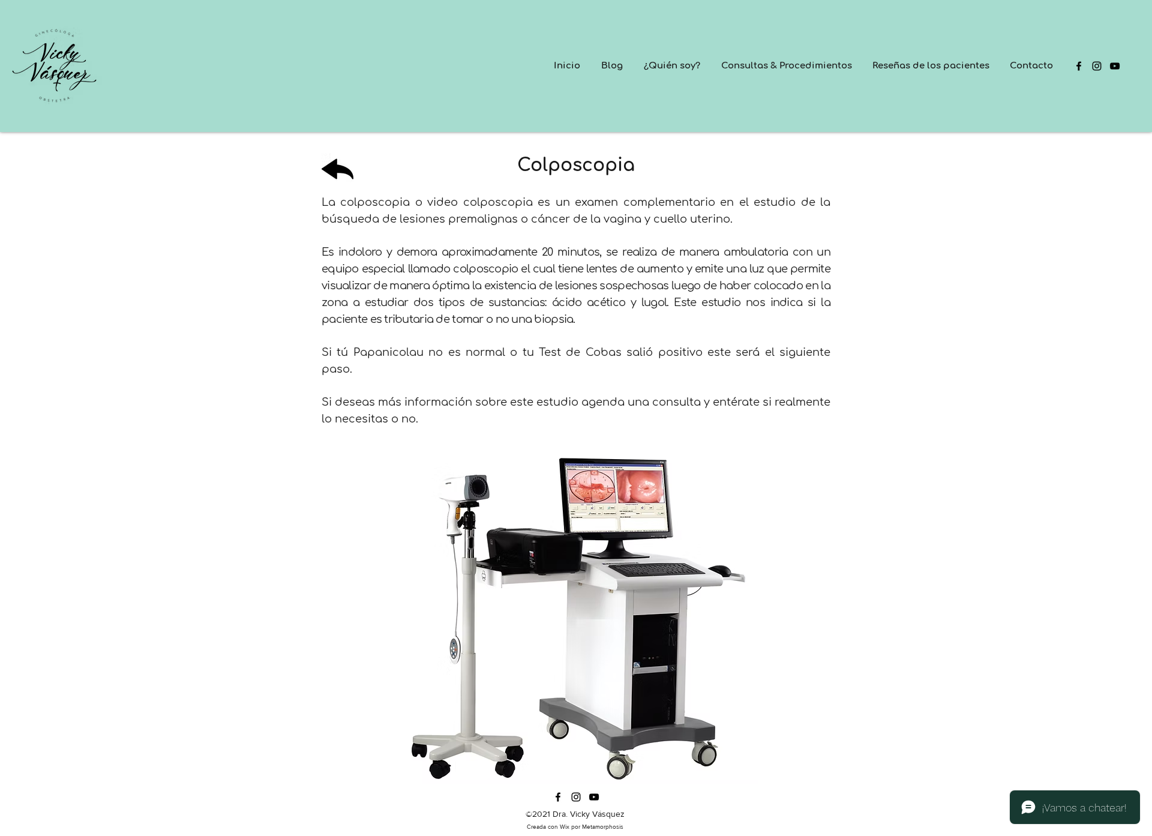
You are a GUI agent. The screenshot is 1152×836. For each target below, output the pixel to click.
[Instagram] (1097, 66)
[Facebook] (1079, 66)
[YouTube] (1115, 66)
